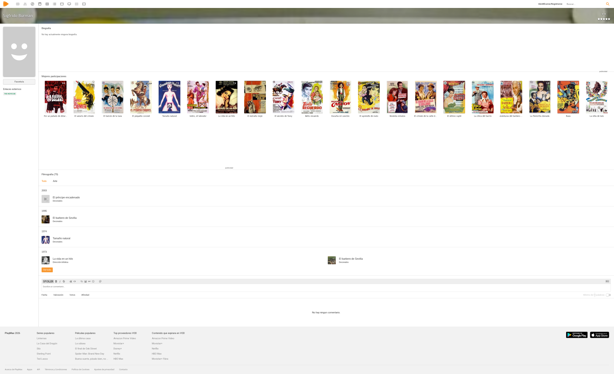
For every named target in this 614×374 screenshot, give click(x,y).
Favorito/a (19, 81)
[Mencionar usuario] (100, 281)
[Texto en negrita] (56, 281)
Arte (55, 181)
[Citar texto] (71, 281)
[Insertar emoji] (93, 281)
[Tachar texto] (64, 281)
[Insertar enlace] (82, 281)
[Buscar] (607, 4)
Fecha (44, 295)
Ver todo (47, 270)
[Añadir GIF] (89, 281)
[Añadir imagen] (85, 281)
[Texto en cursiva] (60, 281)
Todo (44, 181)
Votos (72, 295)
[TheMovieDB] (10, 95)
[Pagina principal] (6, 6)
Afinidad (85, 295)
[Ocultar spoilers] (48, 281)
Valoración (58, 295)
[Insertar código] (75, 281)
